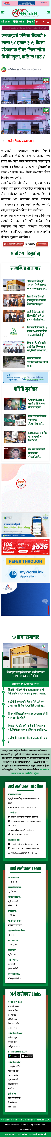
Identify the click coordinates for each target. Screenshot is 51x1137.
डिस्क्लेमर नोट (13, 1102)
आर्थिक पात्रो (12, 1042)
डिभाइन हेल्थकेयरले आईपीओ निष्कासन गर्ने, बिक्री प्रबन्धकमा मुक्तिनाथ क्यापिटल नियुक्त (36, 346)
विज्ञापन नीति (13, 1084)
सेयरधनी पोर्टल (13, 1006)
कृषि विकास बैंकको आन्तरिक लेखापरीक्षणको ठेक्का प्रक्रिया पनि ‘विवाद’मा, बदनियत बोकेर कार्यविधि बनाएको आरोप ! (37, 420)
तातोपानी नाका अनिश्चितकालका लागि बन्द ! (37, 362)
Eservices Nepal (38, 1134)
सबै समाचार (5, 22)
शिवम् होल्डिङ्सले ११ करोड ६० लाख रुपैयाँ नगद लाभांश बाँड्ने (37, 331)
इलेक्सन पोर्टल (13, 1010)
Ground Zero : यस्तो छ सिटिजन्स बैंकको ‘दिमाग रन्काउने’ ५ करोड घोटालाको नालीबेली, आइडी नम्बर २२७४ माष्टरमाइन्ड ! (36, 403)
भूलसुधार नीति (13, 1079)
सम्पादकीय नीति (14, 1066)
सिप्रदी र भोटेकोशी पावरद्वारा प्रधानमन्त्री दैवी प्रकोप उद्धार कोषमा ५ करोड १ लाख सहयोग (36, 300)
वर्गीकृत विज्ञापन (14, 1046)
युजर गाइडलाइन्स (14, 1098)
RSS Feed (12, 1107)
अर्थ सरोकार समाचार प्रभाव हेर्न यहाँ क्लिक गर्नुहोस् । (30, 771)
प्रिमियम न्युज (12, 1037)
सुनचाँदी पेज (12, 1028)
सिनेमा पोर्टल (12, 1015)
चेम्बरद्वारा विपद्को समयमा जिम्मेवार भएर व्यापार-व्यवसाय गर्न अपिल (37, 285)
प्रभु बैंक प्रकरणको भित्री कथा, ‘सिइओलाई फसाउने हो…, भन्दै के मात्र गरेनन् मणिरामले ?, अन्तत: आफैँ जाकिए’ (37, 453)
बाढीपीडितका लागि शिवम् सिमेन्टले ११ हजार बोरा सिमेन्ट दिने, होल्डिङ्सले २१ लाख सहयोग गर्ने (36, 316)
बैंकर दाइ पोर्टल (13, 1023)
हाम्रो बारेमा (12, 1094)
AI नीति (11, 1088)
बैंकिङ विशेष (31, 22)
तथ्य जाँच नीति (13, 1075)
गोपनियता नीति (13, 1071)
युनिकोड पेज (12, 1019)
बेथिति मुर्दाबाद (18, 22)
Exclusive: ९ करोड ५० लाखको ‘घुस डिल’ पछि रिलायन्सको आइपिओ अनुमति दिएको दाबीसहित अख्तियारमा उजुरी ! (37, 436)
